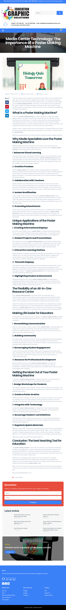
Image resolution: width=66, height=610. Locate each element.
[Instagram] (6, 583)
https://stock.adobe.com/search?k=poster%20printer (27, 437)
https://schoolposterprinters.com (21, 473)
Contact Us (10, 552)
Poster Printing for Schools (20, 528)
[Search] (60, 13)
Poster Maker (19, 477)
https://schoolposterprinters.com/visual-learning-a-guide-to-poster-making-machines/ (37, 135)
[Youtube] (8, 583)
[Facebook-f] (3, 583)
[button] (3, 30)
